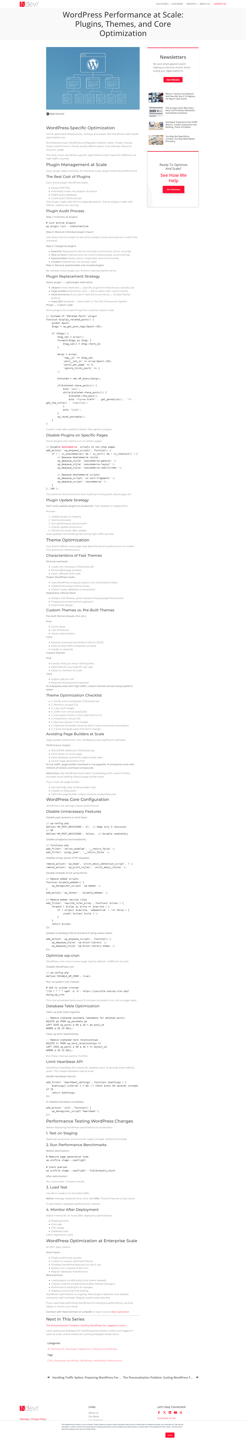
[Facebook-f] (158, 1412)
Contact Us (220, 3)
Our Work (177, 3)
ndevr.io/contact (119, 1311)
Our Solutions (173, 189)
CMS (50, 1360)
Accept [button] (170, 1435)
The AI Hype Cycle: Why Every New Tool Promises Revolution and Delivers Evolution (180, 110)
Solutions (162, 3)
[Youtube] (175, 1412)
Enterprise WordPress (104, 1349)
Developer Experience (78, 1349)
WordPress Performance (108, 1360)
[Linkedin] (169, 1412)
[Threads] (181, 1412)
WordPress (86, 1360)
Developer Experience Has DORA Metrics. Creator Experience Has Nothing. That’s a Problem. (181, 124)
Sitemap (24, 1419)
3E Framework (55, 1349)
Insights (191, 3)
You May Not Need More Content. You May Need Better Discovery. (180, 139)
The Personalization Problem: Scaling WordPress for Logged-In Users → (87, 1325)
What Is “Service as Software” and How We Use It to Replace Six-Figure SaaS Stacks (180, 96)
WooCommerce (69, 447)
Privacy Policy (38, 1419)
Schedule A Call (166, 1418)
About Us (205, 3)
